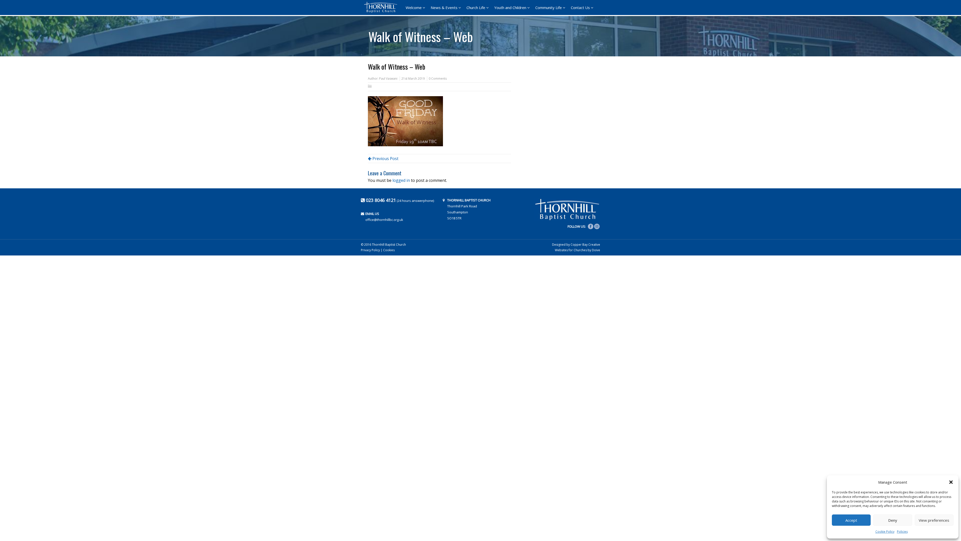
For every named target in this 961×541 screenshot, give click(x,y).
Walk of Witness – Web (420, 35)
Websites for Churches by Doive (577, 250)
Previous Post (384, 158)
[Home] (382, 7)
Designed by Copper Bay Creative (576, 244)
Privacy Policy (370, 250)
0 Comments (438, 78)
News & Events (444, 7)
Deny (892, 520)
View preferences (934, 520)
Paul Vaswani (388, 78)
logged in (401, 180)
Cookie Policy (884, 531)
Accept (851, 520)
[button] (950, 482)
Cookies (389, 250)
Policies (902, 531)
